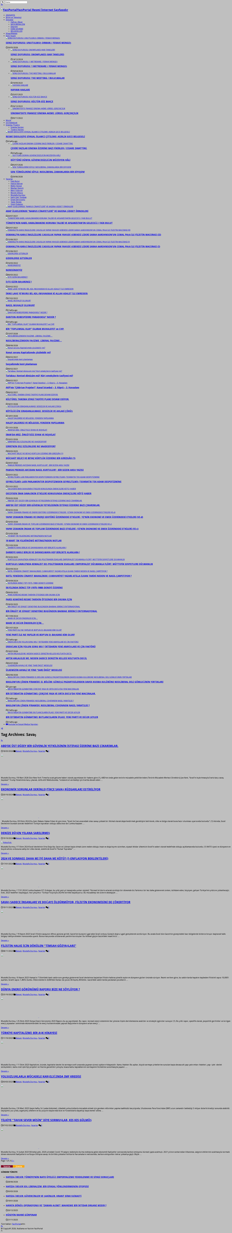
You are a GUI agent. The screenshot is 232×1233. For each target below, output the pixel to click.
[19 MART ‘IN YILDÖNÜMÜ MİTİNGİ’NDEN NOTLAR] (29, 536)
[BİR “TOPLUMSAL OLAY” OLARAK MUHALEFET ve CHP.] (30, 324)
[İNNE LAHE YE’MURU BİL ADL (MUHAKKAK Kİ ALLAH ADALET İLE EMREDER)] (39, 289)
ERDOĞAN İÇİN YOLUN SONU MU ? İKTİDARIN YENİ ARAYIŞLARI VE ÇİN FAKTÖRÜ (51, 646)
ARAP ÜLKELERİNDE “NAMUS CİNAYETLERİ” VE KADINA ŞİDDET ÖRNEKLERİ (47, 211)
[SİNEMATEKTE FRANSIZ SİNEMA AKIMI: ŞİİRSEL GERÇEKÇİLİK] (38, 108)
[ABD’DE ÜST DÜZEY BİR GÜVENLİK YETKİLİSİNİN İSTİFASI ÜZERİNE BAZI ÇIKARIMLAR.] (44, 501)
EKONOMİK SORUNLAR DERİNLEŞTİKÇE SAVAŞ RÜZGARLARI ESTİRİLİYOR (50, 789)
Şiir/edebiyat (11, 123)
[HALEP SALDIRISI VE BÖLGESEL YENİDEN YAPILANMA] (30, 418)
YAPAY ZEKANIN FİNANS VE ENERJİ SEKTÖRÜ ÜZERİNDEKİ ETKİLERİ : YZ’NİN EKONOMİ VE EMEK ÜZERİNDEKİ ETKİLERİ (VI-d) (74, 517)
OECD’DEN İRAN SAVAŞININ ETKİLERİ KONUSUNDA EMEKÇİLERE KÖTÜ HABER (48, 493)
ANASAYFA (10, 15)
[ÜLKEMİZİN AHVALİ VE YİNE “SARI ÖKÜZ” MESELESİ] (29, 665)
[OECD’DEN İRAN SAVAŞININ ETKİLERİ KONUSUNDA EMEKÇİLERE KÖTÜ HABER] (41, 489)
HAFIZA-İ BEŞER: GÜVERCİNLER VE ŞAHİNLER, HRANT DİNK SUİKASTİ (43, 1196)
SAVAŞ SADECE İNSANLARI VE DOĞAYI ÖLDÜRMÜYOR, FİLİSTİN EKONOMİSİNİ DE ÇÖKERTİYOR (65, 902)
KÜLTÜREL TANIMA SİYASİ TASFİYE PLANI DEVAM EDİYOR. (37, 399)
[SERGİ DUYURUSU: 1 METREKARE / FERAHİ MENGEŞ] (34, 62)
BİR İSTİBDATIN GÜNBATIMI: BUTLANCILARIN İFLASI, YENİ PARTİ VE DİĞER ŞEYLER (52, 717)
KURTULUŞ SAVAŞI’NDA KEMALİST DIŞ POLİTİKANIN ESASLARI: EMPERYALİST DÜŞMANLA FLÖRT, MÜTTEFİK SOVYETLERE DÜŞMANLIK (79, 564)
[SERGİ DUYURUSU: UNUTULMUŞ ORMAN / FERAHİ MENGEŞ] (33, 38)
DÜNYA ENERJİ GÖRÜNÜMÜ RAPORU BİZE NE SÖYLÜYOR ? (40, 989)
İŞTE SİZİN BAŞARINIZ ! (19, 282)
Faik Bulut (15, 181)
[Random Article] (2, 728)
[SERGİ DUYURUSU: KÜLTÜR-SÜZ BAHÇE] (29, 97)
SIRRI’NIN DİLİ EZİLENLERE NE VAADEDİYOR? (31, 446)
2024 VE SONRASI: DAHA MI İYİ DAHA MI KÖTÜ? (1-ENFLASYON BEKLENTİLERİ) (54, 858)
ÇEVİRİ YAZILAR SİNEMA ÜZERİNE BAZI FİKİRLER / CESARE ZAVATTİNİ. (49, 148)
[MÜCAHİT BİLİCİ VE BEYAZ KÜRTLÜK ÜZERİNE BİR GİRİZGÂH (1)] (34, 453)
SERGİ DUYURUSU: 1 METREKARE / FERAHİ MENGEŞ (39, 66)
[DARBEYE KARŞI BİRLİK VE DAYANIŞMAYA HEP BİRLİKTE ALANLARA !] (36, 548)
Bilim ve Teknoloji (14, 17)
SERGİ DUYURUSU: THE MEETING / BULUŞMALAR (38, 78)
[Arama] (2, 2)
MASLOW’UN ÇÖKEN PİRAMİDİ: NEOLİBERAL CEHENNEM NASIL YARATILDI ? (48, 705)
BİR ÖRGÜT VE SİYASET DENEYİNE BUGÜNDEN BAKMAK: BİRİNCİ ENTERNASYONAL (51, 611)
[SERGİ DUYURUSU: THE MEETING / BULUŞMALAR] (33, 73)
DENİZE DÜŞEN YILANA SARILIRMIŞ (25, 833)
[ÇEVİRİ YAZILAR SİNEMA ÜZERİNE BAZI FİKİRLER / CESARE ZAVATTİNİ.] (42, 143)
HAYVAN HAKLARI (20, 90)
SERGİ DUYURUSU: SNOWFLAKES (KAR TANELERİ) (37, 54)
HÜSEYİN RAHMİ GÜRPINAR (21, 1215)
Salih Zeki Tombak (18, 197)
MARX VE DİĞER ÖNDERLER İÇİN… (25, 623)
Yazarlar (9, 179)
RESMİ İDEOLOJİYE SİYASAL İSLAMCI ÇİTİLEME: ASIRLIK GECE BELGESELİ (45, 136)
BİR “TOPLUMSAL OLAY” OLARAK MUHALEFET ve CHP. (35, 329)
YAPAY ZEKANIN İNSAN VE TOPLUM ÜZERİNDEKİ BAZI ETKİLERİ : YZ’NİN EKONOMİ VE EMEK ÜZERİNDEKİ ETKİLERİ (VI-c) (72, 529)
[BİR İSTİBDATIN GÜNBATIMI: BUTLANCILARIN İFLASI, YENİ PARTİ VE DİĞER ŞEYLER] (43, 712)
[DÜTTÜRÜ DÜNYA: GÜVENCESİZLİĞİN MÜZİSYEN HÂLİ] (35, 155)
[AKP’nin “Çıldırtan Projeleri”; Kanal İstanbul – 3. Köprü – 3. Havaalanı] (36, 383)
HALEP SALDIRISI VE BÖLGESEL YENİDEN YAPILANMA (35, 423)
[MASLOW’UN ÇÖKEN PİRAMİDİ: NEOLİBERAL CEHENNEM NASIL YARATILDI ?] (40, 701)
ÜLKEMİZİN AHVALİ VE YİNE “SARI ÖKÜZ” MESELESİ (34, 670)
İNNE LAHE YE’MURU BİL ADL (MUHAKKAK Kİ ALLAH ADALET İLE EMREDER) (47, 293)
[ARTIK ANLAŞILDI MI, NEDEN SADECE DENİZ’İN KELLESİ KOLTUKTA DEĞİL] (39, 654)
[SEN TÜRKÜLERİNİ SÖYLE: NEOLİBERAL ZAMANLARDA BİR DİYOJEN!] (41, 167)
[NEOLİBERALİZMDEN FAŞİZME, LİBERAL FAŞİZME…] (29, 336)
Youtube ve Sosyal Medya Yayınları (23, 724)
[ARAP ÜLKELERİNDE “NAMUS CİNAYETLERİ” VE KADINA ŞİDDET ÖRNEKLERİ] (39, 206)
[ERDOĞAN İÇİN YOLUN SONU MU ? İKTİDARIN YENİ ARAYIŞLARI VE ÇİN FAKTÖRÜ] (42, 642)
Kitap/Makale (11, 33)
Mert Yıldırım (17, 190)
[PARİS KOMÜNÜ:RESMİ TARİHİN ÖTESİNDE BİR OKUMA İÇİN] (33, 595)
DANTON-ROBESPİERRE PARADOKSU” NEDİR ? (31, 317)
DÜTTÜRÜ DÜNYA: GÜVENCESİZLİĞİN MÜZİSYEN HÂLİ (40, 160)
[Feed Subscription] (2, 741)
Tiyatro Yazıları (17, 129)
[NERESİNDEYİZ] (13, 265)
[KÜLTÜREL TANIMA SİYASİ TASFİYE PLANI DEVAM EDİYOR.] (32, 395)
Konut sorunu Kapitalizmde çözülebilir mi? (28, 352)
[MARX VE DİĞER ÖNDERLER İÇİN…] (22, 618)
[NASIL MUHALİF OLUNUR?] (18, 301)
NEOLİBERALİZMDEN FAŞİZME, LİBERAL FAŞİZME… (34, 340)
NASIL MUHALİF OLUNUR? (20, 305)
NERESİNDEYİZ (14, 270)
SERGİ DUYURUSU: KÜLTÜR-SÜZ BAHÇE (32, 101)
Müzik (8, 120)
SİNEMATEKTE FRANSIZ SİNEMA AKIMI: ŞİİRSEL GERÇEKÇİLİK (44, 113)
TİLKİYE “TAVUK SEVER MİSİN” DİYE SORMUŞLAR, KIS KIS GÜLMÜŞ (46, 1120)
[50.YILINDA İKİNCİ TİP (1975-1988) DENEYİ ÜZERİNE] (29, 583)
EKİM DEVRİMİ (17, 29)
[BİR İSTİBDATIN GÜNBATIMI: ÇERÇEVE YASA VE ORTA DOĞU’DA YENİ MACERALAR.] (42, 689)
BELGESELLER (16, 31)
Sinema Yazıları (17, 127)
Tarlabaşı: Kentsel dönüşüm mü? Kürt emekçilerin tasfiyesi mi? (39, 375)
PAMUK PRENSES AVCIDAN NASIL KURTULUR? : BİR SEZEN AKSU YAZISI (45, 470)
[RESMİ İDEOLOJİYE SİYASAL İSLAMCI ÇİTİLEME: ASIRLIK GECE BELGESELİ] (38, 132)
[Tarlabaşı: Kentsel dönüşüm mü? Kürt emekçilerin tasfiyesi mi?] (34, 371)
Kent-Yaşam (11, 36)
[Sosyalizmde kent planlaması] (19, 359)
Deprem (14, 26)
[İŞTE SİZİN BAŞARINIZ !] (17, 277)
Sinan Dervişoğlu (18, 200)
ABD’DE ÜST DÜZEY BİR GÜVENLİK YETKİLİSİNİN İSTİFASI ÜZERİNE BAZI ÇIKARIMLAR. (53, 505)
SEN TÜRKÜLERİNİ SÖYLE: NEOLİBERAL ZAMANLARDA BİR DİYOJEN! (48, 172)
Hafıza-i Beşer (17, 22)
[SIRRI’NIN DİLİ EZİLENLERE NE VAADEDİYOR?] (26, 442)
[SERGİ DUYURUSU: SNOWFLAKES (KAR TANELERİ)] (33, 50)
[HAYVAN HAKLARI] (19, 85)
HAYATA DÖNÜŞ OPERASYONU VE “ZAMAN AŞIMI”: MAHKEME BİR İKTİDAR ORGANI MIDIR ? (56, 1205)
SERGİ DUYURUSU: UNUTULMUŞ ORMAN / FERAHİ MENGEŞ (38, 43)
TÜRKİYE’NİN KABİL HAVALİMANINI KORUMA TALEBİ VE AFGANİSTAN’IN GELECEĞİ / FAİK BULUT (59, 223)
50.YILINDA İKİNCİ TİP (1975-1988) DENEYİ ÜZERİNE (34, 587)
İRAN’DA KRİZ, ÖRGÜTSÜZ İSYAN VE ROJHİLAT (31, 434)
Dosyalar (9, 20)
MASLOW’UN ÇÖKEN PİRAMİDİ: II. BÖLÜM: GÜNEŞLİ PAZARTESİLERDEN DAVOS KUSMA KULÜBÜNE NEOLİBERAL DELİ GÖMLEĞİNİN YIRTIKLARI (84, 682)
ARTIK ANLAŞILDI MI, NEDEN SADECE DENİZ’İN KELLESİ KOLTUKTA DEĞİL (46, 658)
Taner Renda (16, 202)
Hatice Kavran (17, 183)
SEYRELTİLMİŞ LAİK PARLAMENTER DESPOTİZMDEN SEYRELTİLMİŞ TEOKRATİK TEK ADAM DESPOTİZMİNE (63, 481)
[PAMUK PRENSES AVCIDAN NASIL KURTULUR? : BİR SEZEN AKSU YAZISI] (37, 465)
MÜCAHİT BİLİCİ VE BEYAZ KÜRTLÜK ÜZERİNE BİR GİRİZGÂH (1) (40, 458)
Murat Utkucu (17, 193)
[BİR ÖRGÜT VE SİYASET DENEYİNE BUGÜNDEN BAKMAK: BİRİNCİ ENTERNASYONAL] (43, 607)
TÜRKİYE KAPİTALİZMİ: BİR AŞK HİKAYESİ (29, 1033)
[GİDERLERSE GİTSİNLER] (17, 253)
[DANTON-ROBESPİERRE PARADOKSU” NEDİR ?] (26, 312)
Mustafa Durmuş (18, 195)
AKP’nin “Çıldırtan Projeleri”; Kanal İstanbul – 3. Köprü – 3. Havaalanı (42, 387)
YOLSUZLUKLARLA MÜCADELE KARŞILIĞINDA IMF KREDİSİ (41, 1076)
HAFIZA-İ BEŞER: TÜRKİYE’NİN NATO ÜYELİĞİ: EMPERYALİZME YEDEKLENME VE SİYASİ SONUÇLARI (60, 1177)
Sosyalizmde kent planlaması (21, 364)
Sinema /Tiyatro (13, 125)
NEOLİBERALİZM (18, 24)
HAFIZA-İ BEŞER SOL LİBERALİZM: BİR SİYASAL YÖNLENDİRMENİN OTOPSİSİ (47, 1186)
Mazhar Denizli (17, 188)
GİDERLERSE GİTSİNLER (19, 258)
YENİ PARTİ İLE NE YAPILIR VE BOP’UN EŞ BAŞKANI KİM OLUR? (40, 635)
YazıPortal (16, 1224)
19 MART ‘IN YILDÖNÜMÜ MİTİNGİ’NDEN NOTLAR (34, 540)
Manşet (18, 751)
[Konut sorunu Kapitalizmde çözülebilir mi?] (25, 348)
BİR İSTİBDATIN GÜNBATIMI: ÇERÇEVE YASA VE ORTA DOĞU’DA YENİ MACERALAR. (51, 693)
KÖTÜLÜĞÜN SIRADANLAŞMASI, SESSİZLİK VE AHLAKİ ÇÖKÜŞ (39, 411)
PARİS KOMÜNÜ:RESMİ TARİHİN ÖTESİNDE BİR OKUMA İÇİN (39, 599)
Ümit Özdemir (17, 204)
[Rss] (2, 5)
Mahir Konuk (16, 186)
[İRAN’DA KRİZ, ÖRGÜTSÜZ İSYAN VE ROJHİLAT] (26, 430)
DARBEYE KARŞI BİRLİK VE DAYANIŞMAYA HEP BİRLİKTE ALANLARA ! (43, 552)
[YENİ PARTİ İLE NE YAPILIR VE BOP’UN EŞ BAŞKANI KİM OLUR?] (34, 630)
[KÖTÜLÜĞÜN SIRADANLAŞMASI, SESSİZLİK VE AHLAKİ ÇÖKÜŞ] (33, 406)
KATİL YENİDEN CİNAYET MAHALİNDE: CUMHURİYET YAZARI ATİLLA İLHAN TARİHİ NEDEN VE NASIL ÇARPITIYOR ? (69, 576)
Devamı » (5, 784)
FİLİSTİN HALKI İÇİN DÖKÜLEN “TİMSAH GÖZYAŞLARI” (38, 945)
